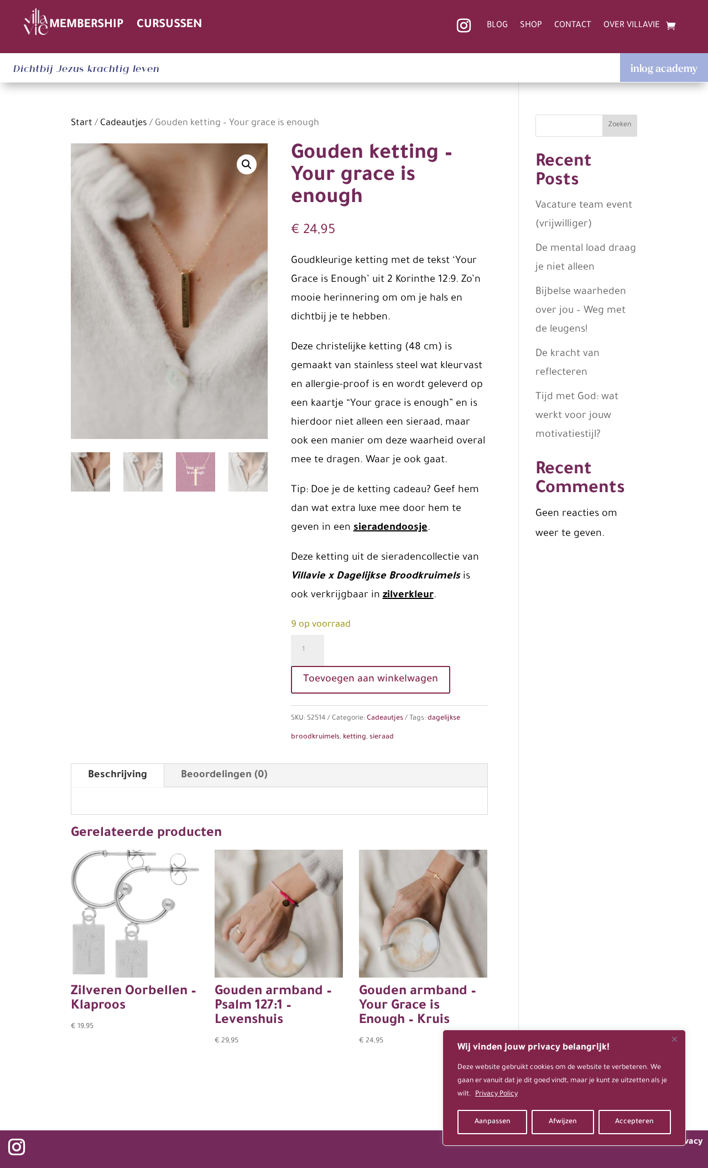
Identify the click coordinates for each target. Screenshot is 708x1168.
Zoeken (619, 125)
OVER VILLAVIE (631, 26)
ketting (354, 737)
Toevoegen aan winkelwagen (370, 679)
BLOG (497, 26)
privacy (687, 1142)
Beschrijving (117, 775)
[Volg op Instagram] (463, 26)
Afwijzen (563, 1122)
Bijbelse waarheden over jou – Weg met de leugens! (580, 311)
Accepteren (634, 1122)
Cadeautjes (123, 123)
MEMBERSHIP (86, 25)
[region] (564, 1088)
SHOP (531, 26)
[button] (247, 164)
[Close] (674, 1039)
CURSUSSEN (169, 25)
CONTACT (572, 26)
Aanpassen (493, 1122)
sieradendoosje (390, 528)
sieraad (381, 737)
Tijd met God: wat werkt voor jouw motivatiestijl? (576, 416)
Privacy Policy (496, 1094)
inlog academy (664, 68)
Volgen (58, 1148)
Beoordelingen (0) (224, 775)
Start (81, 123)
